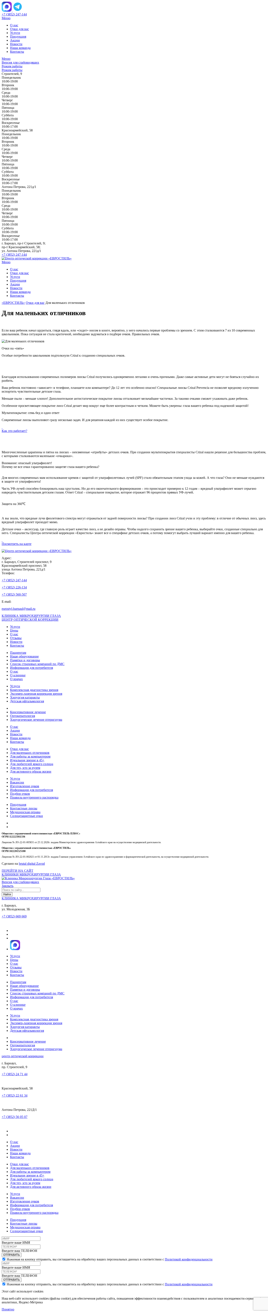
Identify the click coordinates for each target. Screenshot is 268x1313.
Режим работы (12, 66)
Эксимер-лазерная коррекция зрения (36, 693)
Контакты (17, 51)
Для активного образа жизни (30, 771)
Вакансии (17, 782)
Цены (14, 630)
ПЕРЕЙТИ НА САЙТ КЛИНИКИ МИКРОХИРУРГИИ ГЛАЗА (31, 872)
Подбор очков (20, 793)
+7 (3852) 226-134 (14, 587)
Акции (15, 40)
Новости (16, 44)
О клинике (18, 675)
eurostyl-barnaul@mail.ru (18, 608)
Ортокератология (22, 716)
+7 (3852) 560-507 (14, 594)
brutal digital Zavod (32, 863)
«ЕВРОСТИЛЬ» (13, 302)
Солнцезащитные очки (26, 816)
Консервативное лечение (28, 712)
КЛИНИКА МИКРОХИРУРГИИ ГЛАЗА (31, 616)
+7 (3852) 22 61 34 (14, 1095)
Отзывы (16, 638)
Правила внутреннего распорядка (34, 797)
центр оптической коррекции (23, 1056)
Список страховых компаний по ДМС (37, 664)
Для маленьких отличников (29, 752)
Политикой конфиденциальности (189, 1259)
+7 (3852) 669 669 (14, 916)
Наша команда (20, 48)
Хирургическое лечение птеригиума (36, 719)
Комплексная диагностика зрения (34, 690)
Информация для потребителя (31, 667)
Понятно (8, 1309)
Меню (6, 18)
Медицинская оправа (25, 812)
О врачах (16, 679)
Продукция (18, 36)
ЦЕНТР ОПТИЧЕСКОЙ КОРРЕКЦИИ (30, 619)
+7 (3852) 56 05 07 (14, 1117)
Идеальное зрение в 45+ (27, 760)
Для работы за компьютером (30, 756)
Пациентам (18, 652)
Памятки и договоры (25, 660)
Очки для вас (19, 29)
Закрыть (7, 886)
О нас (14, 25)
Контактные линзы (23, 808)
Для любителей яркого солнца (31, 764)
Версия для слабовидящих (20, 62)
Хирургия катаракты (25, 697)
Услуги (15, 33)
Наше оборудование (24, 656)
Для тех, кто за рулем (25, 768)
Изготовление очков (24, 786)
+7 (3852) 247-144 (14, 14)
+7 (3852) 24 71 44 (14, 1074)
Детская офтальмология (27, 701)
